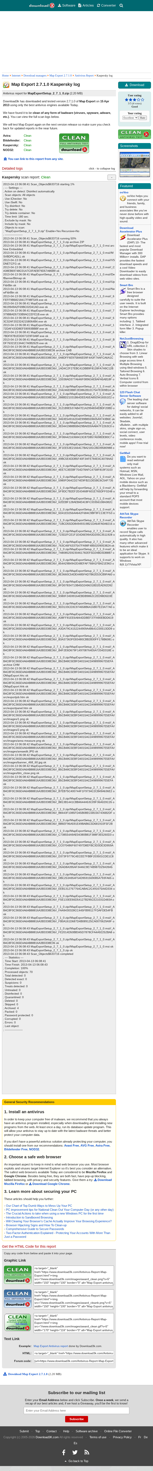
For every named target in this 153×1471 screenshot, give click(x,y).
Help (66, 1431)
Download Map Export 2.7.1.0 (28, 1374)
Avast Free (71, 1145)
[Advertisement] (76, 42)
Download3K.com (47, 1437)
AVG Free (87, 1145)
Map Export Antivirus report (51, 1346)
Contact (51, 1431)
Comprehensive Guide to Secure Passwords (35, 1229)
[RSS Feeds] (86, 1453)
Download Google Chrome (51, 1184)
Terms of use (97, 1437)
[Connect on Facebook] (63, 1453)
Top (37, 1431)
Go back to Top (78, 1461)
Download (137, 85)
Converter (108, 5)
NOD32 (34, 1149)
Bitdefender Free (15, 1149)
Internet (16, 75)
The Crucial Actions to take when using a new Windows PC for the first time (55, 1213)
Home (5, 75)
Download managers (35, 75)
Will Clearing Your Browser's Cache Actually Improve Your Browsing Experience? (59, 1221)
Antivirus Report (84, 75)
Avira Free (102, 1145)
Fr (139, 1437)
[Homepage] (42, 5)
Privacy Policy (122, 1437)
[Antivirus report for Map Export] (74, 152)
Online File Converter (118, 1431)
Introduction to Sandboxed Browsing (29, 1217)
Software (68, 5)
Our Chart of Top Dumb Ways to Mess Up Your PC (39, 1205)
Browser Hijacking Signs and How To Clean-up (36, 1225)
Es (75, 1443)
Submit (24, 1431)
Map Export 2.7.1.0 (60, 75)
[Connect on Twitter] (75, 1453)
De (146, 1437)
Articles (88, 5)
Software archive (87, 1431)
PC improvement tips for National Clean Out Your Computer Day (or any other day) (60, 1209)
